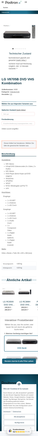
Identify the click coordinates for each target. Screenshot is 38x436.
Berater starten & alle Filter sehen (19, 361)
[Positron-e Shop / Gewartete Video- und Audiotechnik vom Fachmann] (13, 2)
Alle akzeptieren (19, 417)
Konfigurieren (19, 422)
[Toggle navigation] (3, 1)
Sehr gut (6, 114)
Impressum (7, 411)
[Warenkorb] (35, 2)
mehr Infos (21, 60)
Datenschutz (17, 411)
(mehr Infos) (21, 110)
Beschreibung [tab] (8, 154)
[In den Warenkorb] (3, 19)
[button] (30, 2)
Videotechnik (14, 92)
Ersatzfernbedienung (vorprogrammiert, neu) (17, 123)
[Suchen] (34, 7)
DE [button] (26, 2)
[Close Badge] (31, 428)
